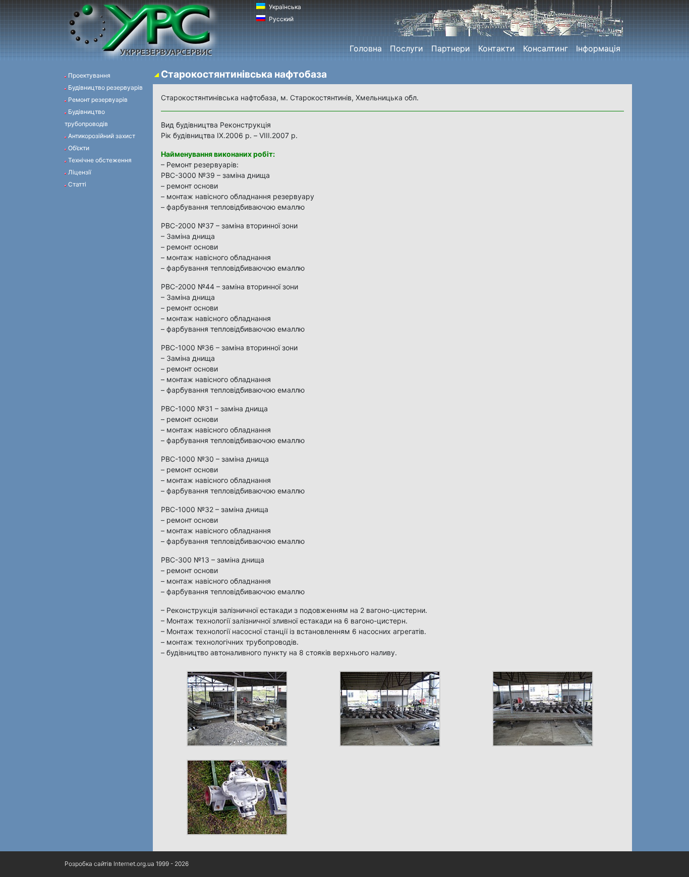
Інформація (598, 48)
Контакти (496, 48)
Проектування (89, 75)
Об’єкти (78, 148)
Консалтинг (545, 48)
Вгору (601, 864)
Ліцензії (79, 172)
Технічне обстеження (100, 160)
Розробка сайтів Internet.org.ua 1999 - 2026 (127, 863)
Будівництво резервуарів (105, 87)
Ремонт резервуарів (98, 99)
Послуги (406, 48)
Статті (77, 184)
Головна (366, 48)
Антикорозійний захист (101, 136)
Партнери (450, 48)
